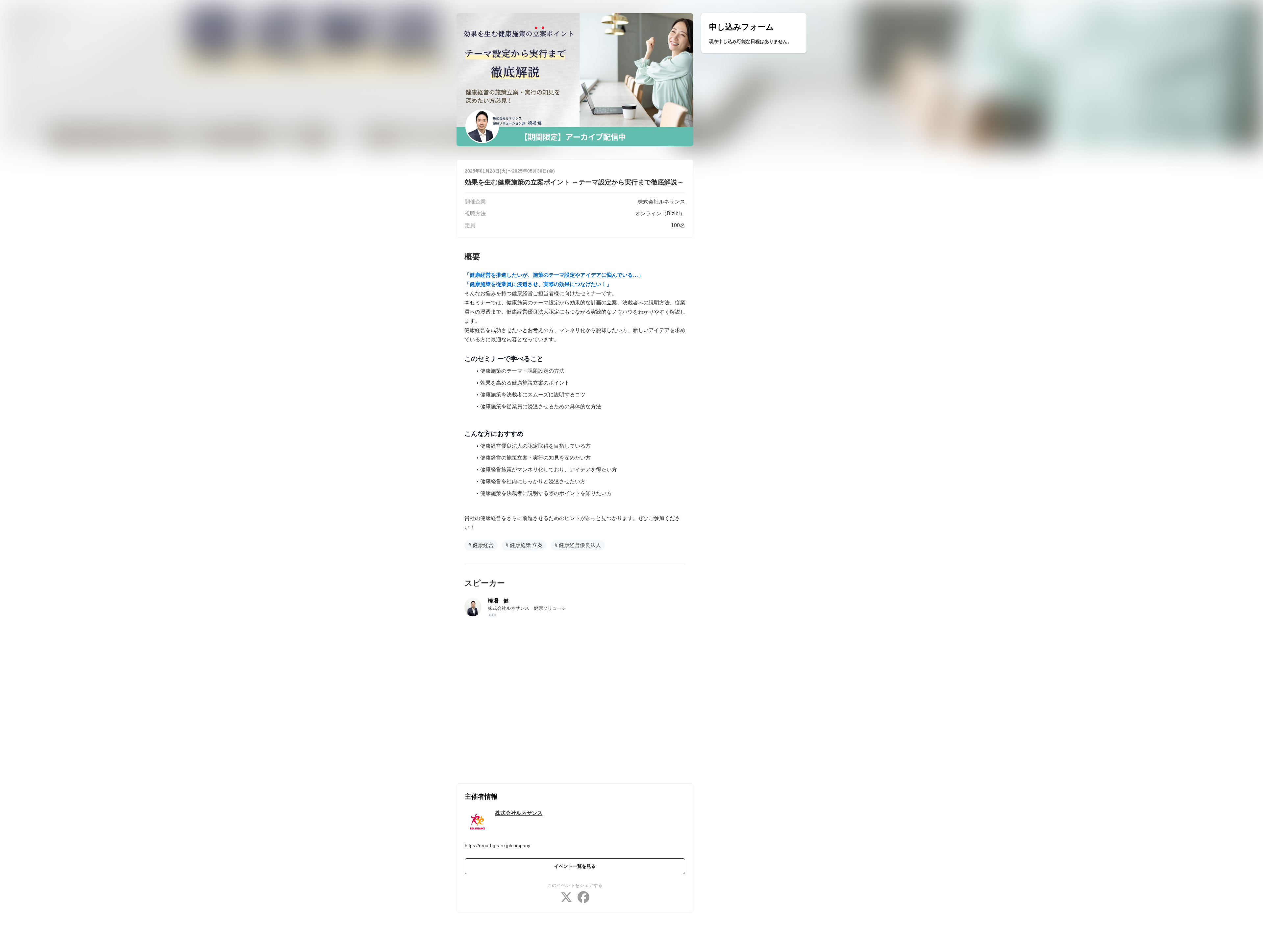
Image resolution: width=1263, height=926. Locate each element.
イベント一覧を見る (575, 866)
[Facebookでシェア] (583, 898)
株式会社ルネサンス (518, 813)
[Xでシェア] (566, 898)
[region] (753, 33)
